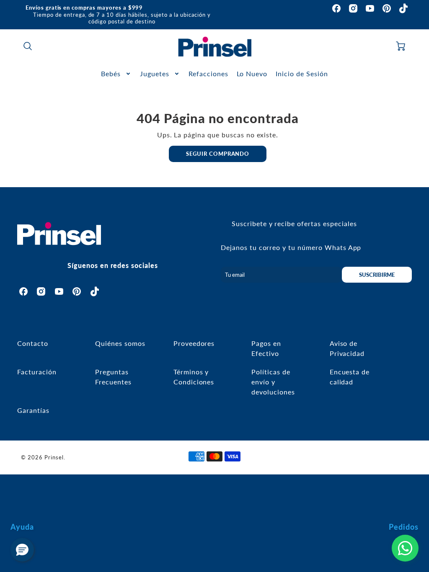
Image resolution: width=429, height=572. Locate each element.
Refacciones (208, 73)
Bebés (111, 73)
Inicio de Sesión (302, 73)
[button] (22, 550)
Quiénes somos (120, 343)
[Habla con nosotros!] (405, 548)
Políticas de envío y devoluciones (273, 382)
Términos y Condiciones (193, 377)
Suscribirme (377, 274)
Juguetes (154, 73)
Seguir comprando (217, 153)
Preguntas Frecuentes (113, 377)
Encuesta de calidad (350, 377)
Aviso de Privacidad (347, 348)
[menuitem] (116, 73)
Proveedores (194, 343)
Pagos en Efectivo (266, 348)
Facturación (37, 372)
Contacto (32, 343)
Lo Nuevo (252, 73)
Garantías (33, 410)
